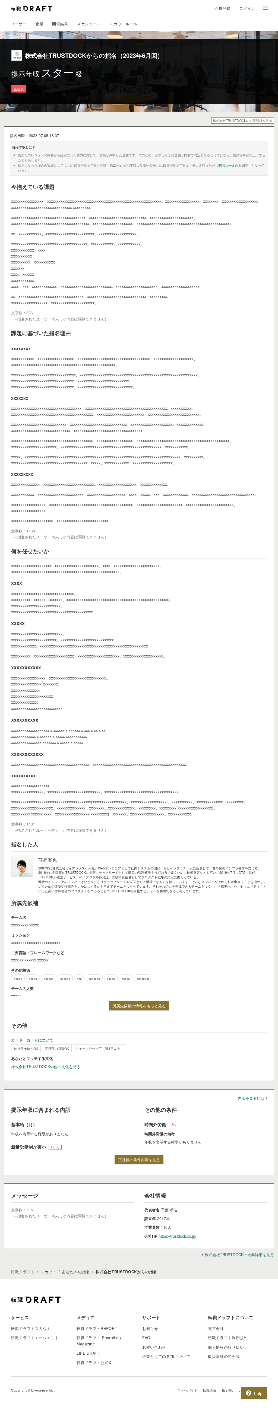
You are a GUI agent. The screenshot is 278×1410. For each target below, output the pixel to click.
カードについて (40, 1040)
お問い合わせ (154, 1347)
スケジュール (89, 23)
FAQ (146, 1337)
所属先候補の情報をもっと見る (139, 1005)
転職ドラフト (23, 1271)
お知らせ (150, 1328)
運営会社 (216, 1328)
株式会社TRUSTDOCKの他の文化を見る (45, 1066)
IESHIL (227, 1390)
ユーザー (19, 23)
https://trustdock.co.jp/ (177, 1236)
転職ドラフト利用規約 (228, 1337)
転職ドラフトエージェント (35, 1337)
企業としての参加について (166, 1356)
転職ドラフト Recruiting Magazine (99, 1340)
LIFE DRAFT (88, 1353)
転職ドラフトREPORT (97, 1328)
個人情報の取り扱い (226, 1347)
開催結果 (60, 23)
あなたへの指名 (76, 1271)
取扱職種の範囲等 (224, 1356)
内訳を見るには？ (253, 1098)
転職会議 (209, 1390)
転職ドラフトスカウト (31, 1328)
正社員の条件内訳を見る (139, 1159)
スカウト (48, 1271)
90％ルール (226, 165)
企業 (39, 23)
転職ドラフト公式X (94, 1362)
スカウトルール (123, 23)
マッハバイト (187, 1390)
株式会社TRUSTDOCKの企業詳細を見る (242, 120)
